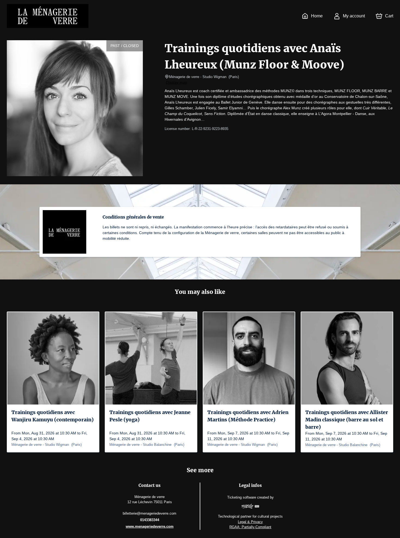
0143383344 (149, 520)
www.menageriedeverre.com (150, 526)
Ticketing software (241, 497)
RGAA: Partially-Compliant (250, 527)
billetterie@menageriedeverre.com (149, 513)
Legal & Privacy (250, 522)
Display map (176, 82)
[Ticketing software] (250, 506)
